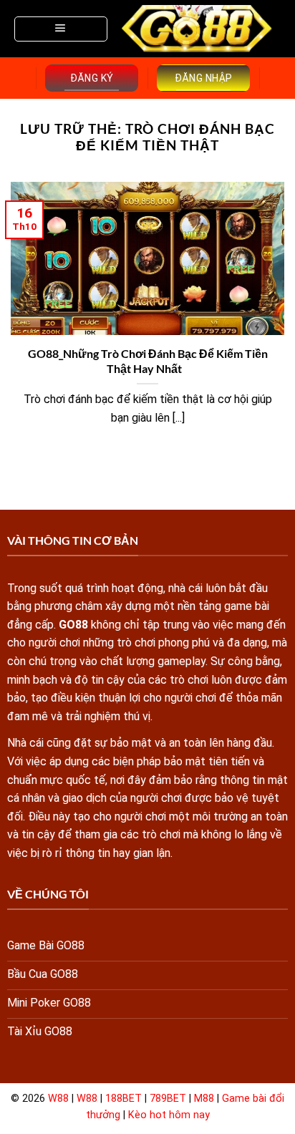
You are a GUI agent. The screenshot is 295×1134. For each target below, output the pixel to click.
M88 (204, 1098)
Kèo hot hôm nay (169, 1115)
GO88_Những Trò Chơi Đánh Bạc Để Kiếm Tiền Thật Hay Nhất (148, 360)
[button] (60, 29)
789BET (168, 1098)
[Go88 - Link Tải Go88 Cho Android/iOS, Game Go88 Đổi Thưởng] (198, 29)
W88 (58, 1098)
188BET (123, 1098)
